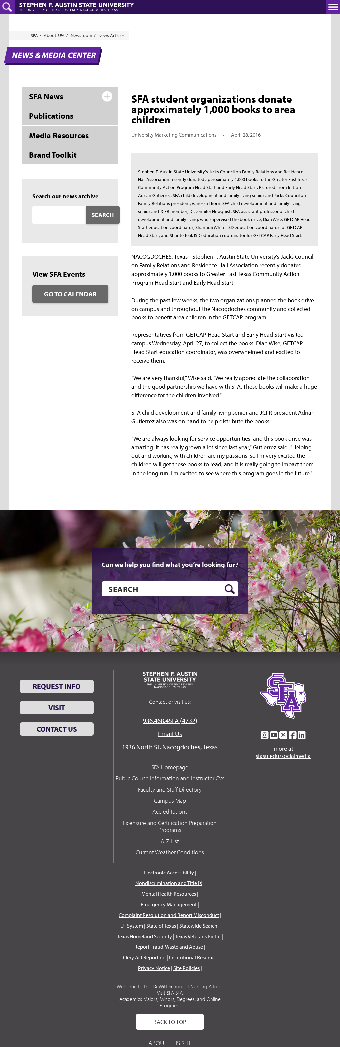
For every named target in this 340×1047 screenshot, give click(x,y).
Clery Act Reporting (144, 957)
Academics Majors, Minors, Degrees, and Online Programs (170, 1002)
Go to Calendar (70, 294)
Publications (51, 116)
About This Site (170, 1043)
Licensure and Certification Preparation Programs (170, 826)
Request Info (57, 686)
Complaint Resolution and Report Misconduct (169, 915)
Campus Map (170, 800)
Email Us (170, 734)
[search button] (230, 589)
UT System (131, 925)
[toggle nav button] (333, 7)
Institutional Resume (191, 957)
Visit (56, 707)
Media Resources (59, 135)
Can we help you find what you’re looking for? (170, 565)
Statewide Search (198, 925)
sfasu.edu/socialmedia (283, 756)
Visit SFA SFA (170, 992)
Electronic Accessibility (169, 872)
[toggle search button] (7, 7)
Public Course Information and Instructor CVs (170, 778)
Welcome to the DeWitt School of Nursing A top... (170, 986)
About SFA (54, 35)
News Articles (111, 35)
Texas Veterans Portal (198, 936)
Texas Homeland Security (144, 936)
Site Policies (186, 968)
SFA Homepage (169, 767)
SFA (34, 35)
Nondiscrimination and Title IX (168, 883)
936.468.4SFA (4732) (170, 720)
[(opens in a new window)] (265, 735)
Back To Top (169, 1022)
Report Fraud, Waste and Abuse (168, 946)
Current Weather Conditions (170, 852)
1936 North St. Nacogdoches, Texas (170, 747)
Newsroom (81, 35)
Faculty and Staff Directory (170, 789)
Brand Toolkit (53, 155)
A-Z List (170, 841)
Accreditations (170, 811)
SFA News (46, 96)
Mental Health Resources (168, 893)
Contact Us (57, 728)
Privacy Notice (154, 968)
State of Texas (161, 925)
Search (103, 215)
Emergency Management (169, 904)
